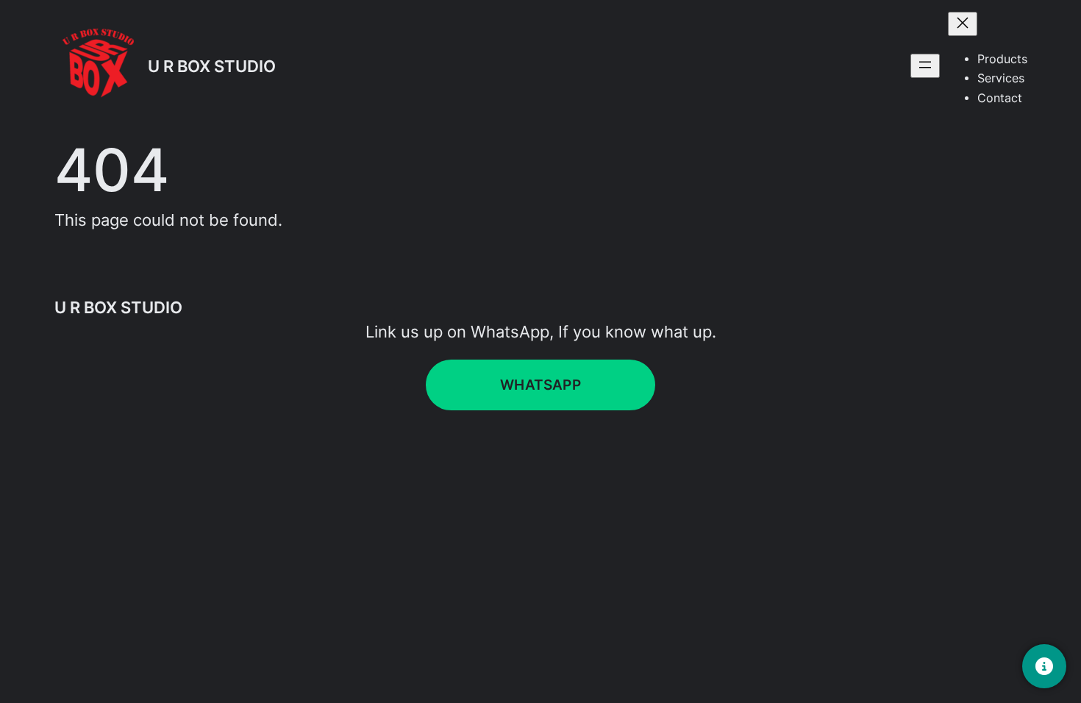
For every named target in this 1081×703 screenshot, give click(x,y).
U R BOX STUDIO (212, 66)
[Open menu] (925, 66)
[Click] (1044, 666)
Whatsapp (540, 384)
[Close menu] (962, 24)
